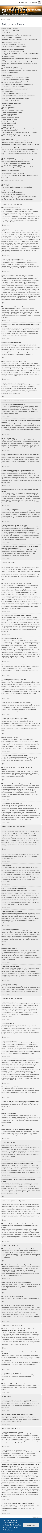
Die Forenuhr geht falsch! (8, 56)
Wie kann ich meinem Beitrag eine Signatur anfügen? (15, 81)
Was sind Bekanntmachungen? (9, 114)
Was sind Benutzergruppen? (9, 127)
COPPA (15, 280)
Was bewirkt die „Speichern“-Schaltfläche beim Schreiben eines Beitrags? (18, 96)
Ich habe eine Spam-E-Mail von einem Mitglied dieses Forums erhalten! (20, 144)
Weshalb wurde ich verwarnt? (9, 91)
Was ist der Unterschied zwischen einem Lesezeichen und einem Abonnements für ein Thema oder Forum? (18, 172)
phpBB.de (36, 480)
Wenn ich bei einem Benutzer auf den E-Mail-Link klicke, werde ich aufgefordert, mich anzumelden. (19, 71)
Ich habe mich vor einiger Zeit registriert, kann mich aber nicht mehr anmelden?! (19, 40)
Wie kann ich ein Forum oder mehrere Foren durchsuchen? (17, 160)
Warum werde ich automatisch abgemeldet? (13, 44)
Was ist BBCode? (6, 105)
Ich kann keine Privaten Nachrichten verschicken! (14, 141)
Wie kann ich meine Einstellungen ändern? (12, 51)
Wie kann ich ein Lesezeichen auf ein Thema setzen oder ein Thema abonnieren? (19, 176)
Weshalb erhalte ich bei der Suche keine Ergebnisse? (15, 161)
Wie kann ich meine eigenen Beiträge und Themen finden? (17, 167)
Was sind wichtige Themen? (8, 116)
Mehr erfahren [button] (8, 1530)
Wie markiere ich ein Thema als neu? (11, 100)
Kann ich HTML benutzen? (8, 107)
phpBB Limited (23, 480)
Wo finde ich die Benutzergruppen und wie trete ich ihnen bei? (17, 129)
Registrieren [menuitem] (24, 2)
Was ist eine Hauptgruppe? (8, 134)
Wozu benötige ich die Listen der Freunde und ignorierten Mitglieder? (19, 149)
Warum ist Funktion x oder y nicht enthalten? (13, 194)
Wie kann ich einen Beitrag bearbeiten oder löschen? (15, 79)
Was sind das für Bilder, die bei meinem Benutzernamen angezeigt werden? (19, 64)
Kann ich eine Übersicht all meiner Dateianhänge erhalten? (17, 187)
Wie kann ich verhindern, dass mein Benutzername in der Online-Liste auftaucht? (20, 54)
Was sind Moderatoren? (7, 125)
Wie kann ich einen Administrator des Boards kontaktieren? (17, 199)
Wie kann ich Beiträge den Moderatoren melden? (14, 93)
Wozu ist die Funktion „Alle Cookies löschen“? (13, 46)
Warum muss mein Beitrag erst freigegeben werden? (15, 98)
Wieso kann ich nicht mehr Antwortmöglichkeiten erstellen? (17, 84)
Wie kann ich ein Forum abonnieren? (11, 179)
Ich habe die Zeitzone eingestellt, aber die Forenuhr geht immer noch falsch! (19, 59)
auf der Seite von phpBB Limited (15, 1441)
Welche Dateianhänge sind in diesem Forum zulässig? (15, 186)
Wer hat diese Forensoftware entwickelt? (12, 192)
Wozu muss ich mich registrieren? (10, 30)
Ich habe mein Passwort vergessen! (10, 42)
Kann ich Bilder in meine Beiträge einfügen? (13, 110)
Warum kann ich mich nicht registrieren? (12, 34)
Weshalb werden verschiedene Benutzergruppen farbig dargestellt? (19, 132)
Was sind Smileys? (6, 109)
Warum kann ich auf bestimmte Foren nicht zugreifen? (15, 88)
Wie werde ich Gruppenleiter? (9, 130)
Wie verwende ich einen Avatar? (10, 67)
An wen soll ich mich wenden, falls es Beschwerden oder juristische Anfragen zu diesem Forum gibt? (19, 197)
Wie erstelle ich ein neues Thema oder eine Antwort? (15, 77)
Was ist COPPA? (5, 32)
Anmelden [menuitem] (34, 2)
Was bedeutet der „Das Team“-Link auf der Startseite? (15, 136)
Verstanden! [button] (31, 1525)
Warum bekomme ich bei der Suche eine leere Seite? (15, 163)
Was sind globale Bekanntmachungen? (11, 112)
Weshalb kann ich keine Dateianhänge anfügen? (14, 90)
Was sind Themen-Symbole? (9, 119)
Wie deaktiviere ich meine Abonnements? (12, 180)
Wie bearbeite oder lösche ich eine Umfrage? (13, 86)
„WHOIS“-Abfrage (8, 1473)
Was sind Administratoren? (8, 123)
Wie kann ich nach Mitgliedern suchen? (11, 165)
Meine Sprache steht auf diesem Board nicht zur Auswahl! (16, 62)
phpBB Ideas (4, 1455)
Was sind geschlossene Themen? (10, 117)
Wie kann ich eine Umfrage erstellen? (11, 82)
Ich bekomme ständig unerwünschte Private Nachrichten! (16, 142)
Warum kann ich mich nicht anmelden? (11, 37)
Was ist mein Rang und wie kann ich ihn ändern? (14, 69)
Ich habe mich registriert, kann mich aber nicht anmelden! (16, 35)
